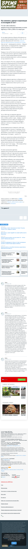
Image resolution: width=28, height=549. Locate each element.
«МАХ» (20, 199)
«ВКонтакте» (15, 202)
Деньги (3, 32)
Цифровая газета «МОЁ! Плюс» (7, 481)
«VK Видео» (13, 203)
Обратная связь (4, 488)
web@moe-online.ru (10, 445)
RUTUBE (21, 469)
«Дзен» (2, 469)
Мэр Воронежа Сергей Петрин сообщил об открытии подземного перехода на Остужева (8, 254)
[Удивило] (16, 211)
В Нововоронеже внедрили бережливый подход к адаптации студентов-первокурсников (8, 261)
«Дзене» (21, 202)
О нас (2, 485)
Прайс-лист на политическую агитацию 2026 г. (10, 500)
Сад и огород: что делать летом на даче (9, 491)
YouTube (18, 469)
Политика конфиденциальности (7, 506)
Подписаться (21, 379)
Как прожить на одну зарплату (14, 191)
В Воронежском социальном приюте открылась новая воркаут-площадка (8, 266)
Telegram (9, 202)
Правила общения (4, 503)
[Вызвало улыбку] (7, 211)
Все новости (3, 497)
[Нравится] (3, 211)
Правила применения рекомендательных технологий (11, 510)
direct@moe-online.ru (6, 459)
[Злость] (25, 211)
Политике (6, 538)
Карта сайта (3, 494)
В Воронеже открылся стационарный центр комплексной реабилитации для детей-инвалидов (8, 273)
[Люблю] (11, 211)
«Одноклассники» (12, 469)
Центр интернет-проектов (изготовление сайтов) (10, 513)
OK (14, 543)
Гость (6, 282)
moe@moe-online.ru (17, 445)
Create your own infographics (14, 192)
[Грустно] (20, 211)
